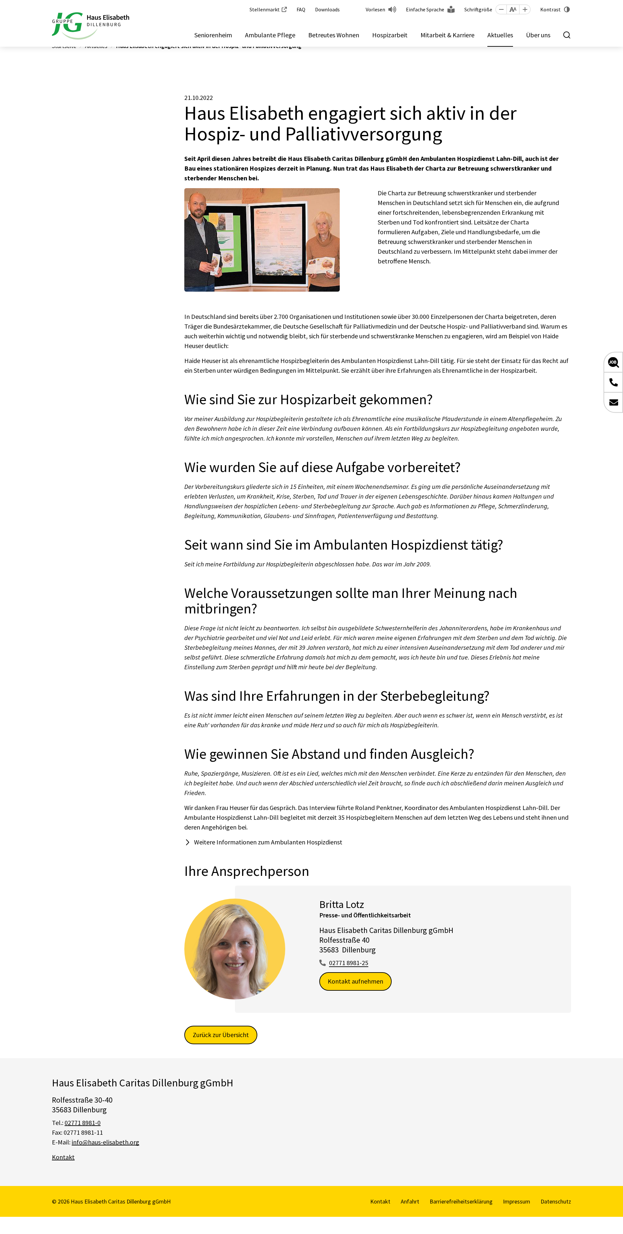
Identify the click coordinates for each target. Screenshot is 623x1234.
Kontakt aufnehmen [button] (355, 981)
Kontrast (550, 9)
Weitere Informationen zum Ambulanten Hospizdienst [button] (268, 842)
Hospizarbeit (390, 35)
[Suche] (567, 35)
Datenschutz (556, 1201)
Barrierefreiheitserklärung (461, 1201)
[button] (501, 9)
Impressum (516, 1201)
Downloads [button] (327, 9)
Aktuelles (500, 35)
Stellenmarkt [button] (265, 9)
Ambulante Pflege (270, 35)
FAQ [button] (301, 9)
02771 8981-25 (348, 963)
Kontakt (63, 1157)
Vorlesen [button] (375, 9)
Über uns (538, 35)
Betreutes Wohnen (333, 35)
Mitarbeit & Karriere (447, 35)
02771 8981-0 (83, 1123)
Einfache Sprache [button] (425, 9)
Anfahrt (410, 1201)
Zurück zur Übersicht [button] (221, 1035)
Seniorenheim (213, 35)
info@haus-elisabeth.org (105, 1142)
